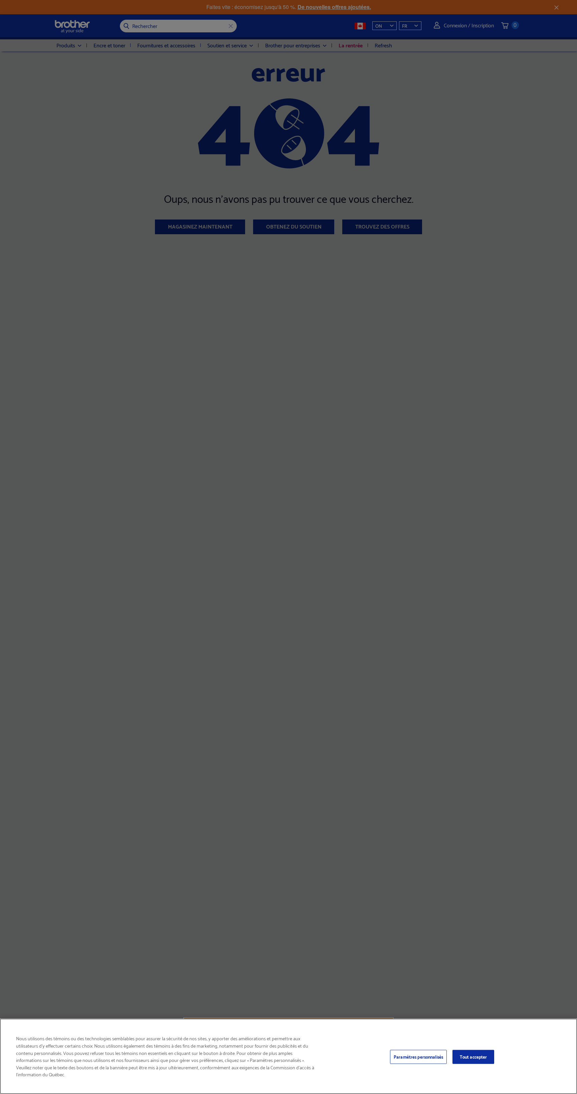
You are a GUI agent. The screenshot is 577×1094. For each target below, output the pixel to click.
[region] (288, 1056)
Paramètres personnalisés (418, 1056)
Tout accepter (473, 1056)
